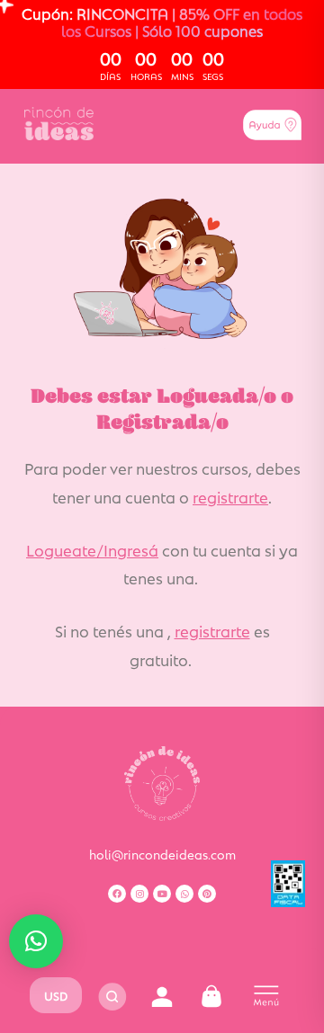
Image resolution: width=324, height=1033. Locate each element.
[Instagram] (139, 894)
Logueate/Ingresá (92, 549)
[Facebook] (117, 894)
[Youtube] (162, 894)
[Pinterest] (207, 894)
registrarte (230, 496)
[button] (36, 941)
